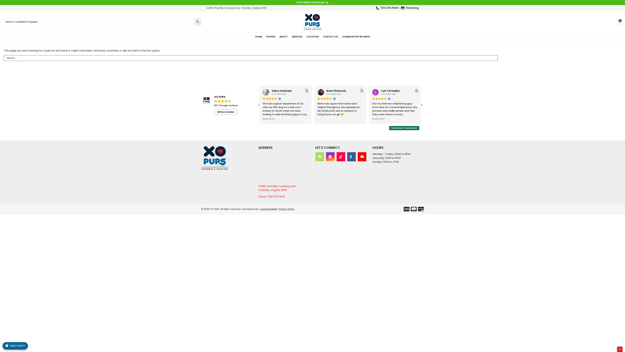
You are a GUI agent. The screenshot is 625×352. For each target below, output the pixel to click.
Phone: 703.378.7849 (271, 196)
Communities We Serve (356, 36)
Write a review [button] (225, 112)
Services (297, 36)
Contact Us (330, 36)
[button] (421, 105)
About (283, 36)
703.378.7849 (389, 8)
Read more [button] (269, 118)
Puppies (270, 36)
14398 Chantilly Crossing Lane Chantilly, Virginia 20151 (277, 188)
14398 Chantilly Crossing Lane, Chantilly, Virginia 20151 (236, 8)
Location (312, 36)
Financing (412, 8)
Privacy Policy (286, 209)
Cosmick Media (268, 209)
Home (258, 36)
